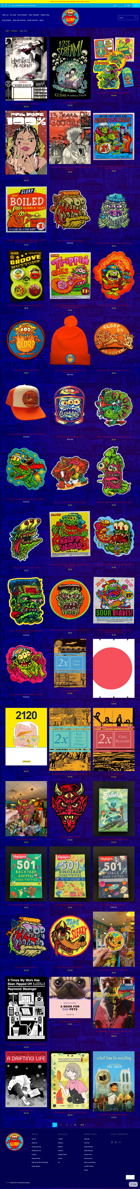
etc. (59, 1162)
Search (34, 1139)
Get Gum (13, 15)
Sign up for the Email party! (40, 1162)
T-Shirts (60, 1139)
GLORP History (32, 20)
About (41, 20)
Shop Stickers (34, 15)
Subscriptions (36, 1166)
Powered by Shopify (24, 1182)
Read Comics (6, 20)
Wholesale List (36, 1150)
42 (75, 1125)
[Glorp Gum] (70, 17)
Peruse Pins (45, 15)
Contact (34, 1154)
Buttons (60, 1147)
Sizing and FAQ (36, 1147)
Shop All (5, 15)
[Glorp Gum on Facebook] (3, 5)
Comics (60, 1158)
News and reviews (19, 20)
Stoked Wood (36, 1158)
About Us (34, 1143)
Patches (60, 1150)
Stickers (60, 1143)
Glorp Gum (13, 1182)
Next (82, 1125)
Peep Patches (22, 15)
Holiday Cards (62, 1154)
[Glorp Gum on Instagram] (6, 5)
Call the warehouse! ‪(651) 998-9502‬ (24, 5)
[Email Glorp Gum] (9, 5)
